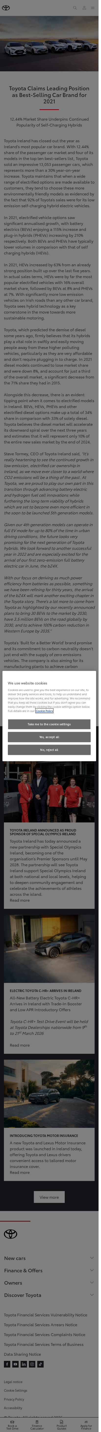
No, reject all (49, 750)
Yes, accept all (49, 737)
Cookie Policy (44, 711)
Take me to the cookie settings (49, 724)
